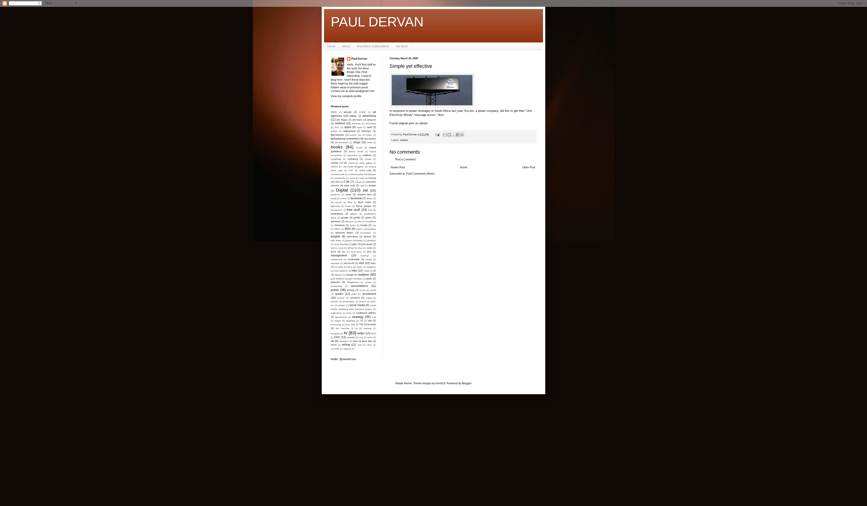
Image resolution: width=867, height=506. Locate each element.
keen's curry (337, 248)
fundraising (337, 213)
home (331, 46)
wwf (359, 345)
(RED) (334, 112)
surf (374, 317)
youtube (335, 348)
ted (370, 320)
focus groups (363, 206)
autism (334, 131)
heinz (353, 225)
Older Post (528, 167)
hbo (360, 221)
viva (361, 337)
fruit (370, 210)
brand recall (356, 151)
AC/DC (362, 112)
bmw (369, 142)
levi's (333, 251)
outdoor (404, 140)
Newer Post (398, 167)
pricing (350, 290)
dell (362, 185)
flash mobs (364, 202)
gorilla (357, 217)
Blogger (466, 383)
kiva (360, 248)
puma (363, 290)
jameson (371, 240)
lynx (369, 251)
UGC (337, 337)
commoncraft (337, 174)
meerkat (335, 263)
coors (352, 178)
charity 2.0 (337, 163)
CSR (347, 181)
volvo (370, 337)
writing (346, 344)
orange (350, 274)
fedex (370, 198)
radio (354, 294)
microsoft (349, 263)
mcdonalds (354, 259)
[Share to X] (453, 134)
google (344, 217)
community (339, 178)
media (369, 259)
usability (351, 337)
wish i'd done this (362, 341)
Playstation (353, 282)
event (343, 198)
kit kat (351, 248)
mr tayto (339, 267)
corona (372, 178)
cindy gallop (365, 163)
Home (463, 167)
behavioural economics (345, 138)
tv (345, 332)
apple (347, 127)
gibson (353, 214)
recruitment (369, 293)
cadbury (367, 155)
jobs (354, 244)
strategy (358, 317)
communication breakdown (362, 174)
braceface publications (373, 46)
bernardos (370, 138)
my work (402, 46)
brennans (352, 155)
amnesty (356, 123)
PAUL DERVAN (377, 21)
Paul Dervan (359, 58)
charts (351, 163)
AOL (337, 127)
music (359, 267)
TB (361, 320)
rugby (369, 298)
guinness (336, 221)
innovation (365, 233)
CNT (351, 170)
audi (369, 127)
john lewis (366, 244)
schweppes (348, 301)
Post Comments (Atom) (420, 173)
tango (338, 320)
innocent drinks (345, 232)
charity (368, 159)
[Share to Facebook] (457, 134)
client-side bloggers (353, 166)
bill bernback (342, 142)
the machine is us (346, 328)
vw (332, 341)
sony (348, 313)
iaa (374, 225)
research (355, 297)
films (350, 202)
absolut (348, 112)
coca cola (365, 170)
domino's (335, 194)
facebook (356, 198)
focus (348, 206)
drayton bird (364, 194)
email (333, 198)
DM (365, 190)
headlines (371, 221)
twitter (361, 333)
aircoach (357, 119)
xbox (369, 345)
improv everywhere (366, 229)
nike (354, 270)
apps (359, 127)
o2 (374, 270)
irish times (336, 240)
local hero (356, 252)
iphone (367, 236)
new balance (340, 270)
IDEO (337, 229)
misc (373, 263)
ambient (340, 123)
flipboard (335, 206)
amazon (371, 119)
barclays (366, 131)
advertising (369, 115)
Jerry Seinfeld (341, 244)
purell (373, 290)
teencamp (336, 324)
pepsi (369, 278)
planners (335, 282)
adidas (353, 116)
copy (361, 178)
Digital (342, 190)
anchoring (371, 123)
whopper (343, 341)
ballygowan (349, 131)
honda (364, 225)
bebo (369, 135)
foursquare (336, 210)
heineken (340, 225)
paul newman (355, 278)
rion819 (440, 383)
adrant (423, 123)
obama (338, 275)
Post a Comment (405, 159)
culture (357, 182)
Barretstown (337, 135)
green (368, 217)
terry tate (350, 324)
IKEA (348, 228)
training (367, 328)
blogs (357, 142)
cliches (334, 166)
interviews (352, 236)
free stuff (353, 209)
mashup (365, 255)
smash (341, 305)
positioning (336, 286)
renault (340, 298)
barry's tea (355, 135)
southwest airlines (366, 313)
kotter (370, 248)
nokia (366, 270)
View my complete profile (346, 96)
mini (361, 263)
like (343, 252)
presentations (359, 286)
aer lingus (341, 119)
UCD (373, 333)
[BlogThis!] (449, 134)
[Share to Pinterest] (462, 134)
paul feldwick (337, 278)
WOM (333, 345)
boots (359, 147)
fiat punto (336, 202)
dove (348, 194)
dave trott (349, 185)
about (346, 46)
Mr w (349, 267)
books (337, 147)
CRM (337, 182)
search (362, 301)
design (372, 185)
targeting (350, 320)
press (335, 290)
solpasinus (336, 313)
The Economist (367, 324)
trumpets (335, 333)
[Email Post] (437, 134)
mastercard (336, 259)
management (339, 255)
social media (357, 305)
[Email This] (445, 134)
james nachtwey (354, 240)
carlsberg (352, 159)
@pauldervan (347, 359)
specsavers (341, 317)
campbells (336, 159)
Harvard (349, 221)
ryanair (334, 301)
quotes (339, 293)
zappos (347, 348)
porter (368, 282)
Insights (335, 236)
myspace (371, 267)
